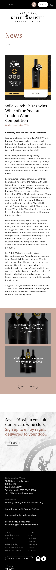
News (31, 547)
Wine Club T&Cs (13, 550)
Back (10, 44)
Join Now (12, 443)
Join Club (9, 538)
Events (32, 541)
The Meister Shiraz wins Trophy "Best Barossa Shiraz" (28, 328)
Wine (31, 532)
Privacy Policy (12, 544)
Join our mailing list (19, 559)
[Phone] (34, 4)
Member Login (12, 535)
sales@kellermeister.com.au (19, 493)
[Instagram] (38, 558)
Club (31, 535)
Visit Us (32, 538)
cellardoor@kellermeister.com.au (21, 524)
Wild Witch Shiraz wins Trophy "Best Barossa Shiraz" (28, 362)
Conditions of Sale (14, 547)
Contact (32, 550)
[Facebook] (43, 558)
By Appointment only (32, 502)
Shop (43, 4)
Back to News (28, 386)
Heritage (33, 544)
